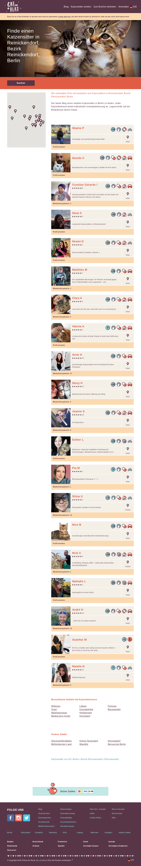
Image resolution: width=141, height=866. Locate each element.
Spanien (61, 846)
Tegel (54, 709)
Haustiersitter (44, 813)
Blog (66, 7)
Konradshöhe (86, 709)
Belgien (10, 842)
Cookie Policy (95, 818)
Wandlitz (83, 744)
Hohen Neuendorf (88, 741)
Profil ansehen (59, 147)
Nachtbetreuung (67, 826)
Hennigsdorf (114, 741)
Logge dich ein (64, 17)
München (94, 833)
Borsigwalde (114, 709)
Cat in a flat (13, 7)
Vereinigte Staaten (90, 846)
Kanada (112, 842)
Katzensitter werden (81, 7)
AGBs (92, 813)
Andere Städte (125, 833)
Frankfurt (39, 833)
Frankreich (62, 842)
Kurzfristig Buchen (68, 822)
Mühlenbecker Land (61, 744)
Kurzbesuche (43, 822)
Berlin (9, 833)
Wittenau (55, 706)
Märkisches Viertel (60, 716)
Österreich (11, 850)
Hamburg (53, 833)
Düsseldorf (25, 833)
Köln (65, 833)
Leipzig (80, 833)
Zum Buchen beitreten (104, 7)
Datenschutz (117, 813)
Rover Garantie (118, 809)
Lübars (82, 706)
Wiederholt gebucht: (62, 204)
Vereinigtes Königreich (118, 846)
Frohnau (112, 706)
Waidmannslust (59, 713)
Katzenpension (44, 818)
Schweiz (35, 846)
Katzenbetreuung (67, 813)
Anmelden (123, 7)
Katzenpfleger (66, 818)
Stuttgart (108, 833)
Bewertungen (65, 809)
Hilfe (114, 818)
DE (135, 6)
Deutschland (37, 842)
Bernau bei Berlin (117, 744)
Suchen (21, 83)
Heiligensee (85, 713)
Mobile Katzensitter (46, 826)
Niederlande (12, 846)
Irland (85, 842)
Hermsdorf (84, 716)
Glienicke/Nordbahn (61, 741)
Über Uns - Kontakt (98, 809)
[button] (12, 118)
